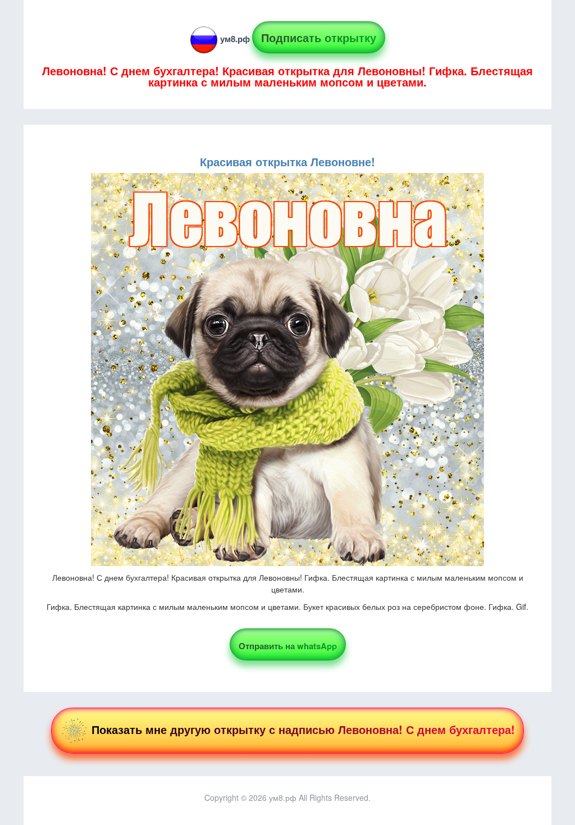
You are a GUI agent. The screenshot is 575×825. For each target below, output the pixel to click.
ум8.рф (235, 39)
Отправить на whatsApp (288, 646)
